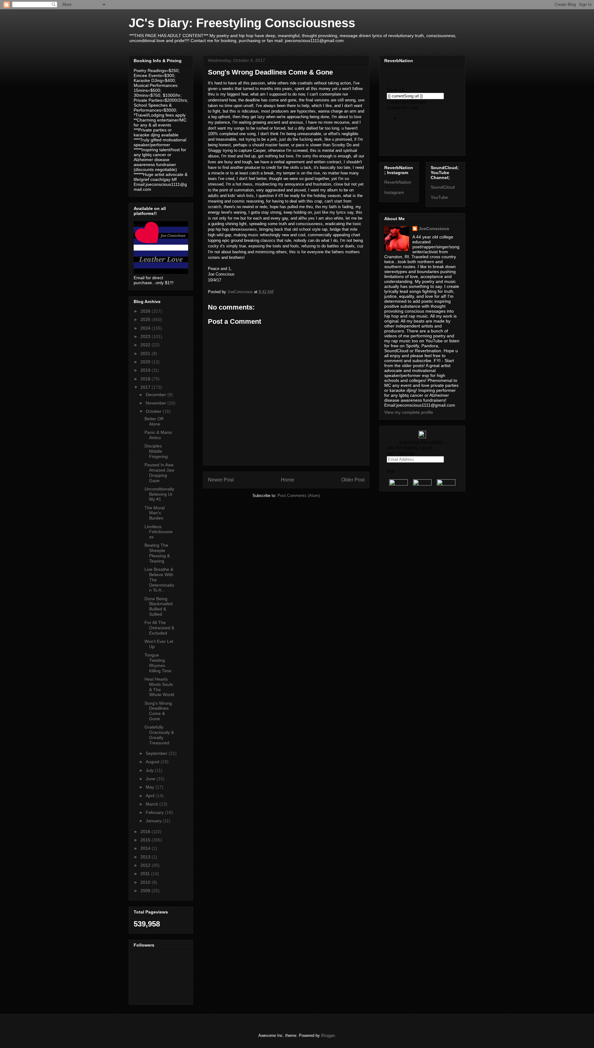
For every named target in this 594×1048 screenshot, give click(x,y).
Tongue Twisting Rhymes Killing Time (157, 662)
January (154, 820)
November (156, 402)
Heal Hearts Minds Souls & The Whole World (159, 687)
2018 (146, 378)
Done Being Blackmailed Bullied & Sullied (158, 606)
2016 (146, 831)
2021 (146, 353)
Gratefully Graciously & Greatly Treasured (159, 735)
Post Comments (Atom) (299, 495)
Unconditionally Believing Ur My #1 (159, 494)
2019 (146, 370)
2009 (146, 890)
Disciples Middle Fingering (156, 451)
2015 (146, 839)
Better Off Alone (153, 421)
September (157, 753)
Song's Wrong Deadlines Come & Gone (158, 711)
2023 (146, 336)
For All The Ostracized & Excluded (159, 627)
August (153, 761)
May (150, 787)
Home (287, 479)
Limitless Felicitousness (158, 532)
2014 (146, 848)
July (150, 770)
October (154, 411)
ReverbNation (397, 182)
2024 (146, 328)
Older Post (352, 479)
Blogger (327, 1035)
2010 (146, 882)
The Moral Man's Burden (154, 513)
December (156, 394)
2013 (146, 856)
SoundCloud (443, 187)
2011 (145, 873)
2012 (146, 865)
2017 (146, 387)
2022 (146, 344)
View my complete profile (408, 412)
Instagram (394, 192)
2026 (146, 311)
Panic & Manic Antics (158, 435)
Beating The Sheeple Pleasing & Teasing (157, 553)
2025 (146, 319)
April (151, 795)
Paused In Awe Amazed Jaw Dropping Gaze (159, 472)
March (152, 804)
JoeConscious (434, 228)
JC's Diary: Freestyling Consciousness (242, 23)
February (155, 812)
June (151, 778)
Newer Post (221, 479)
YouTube (439, 197)
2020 (146, 361)
